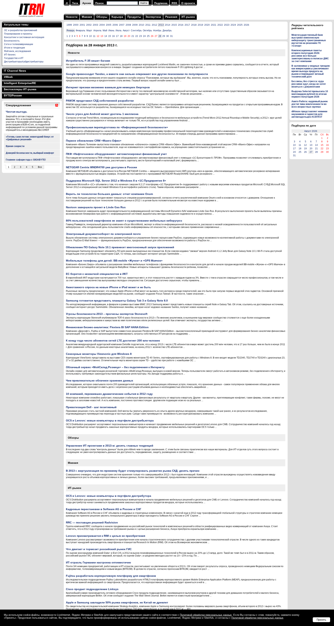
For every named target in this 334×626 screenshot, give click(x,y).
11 (94, 36)
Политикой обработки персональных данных (206, 614)
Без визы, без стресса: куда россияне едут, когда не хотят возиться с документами (308, 84)
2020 (207, 25)
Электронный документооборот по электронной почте (103, 233)
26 (305, 152)
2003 (95, 25)
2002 (89, 25)
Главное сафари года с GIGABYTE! (26, 159)
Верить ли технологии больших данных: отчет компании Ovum (109, 193)
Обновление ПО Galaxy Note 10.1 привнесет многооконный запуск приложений (120, 247)
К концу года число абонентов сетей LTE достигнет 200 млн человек (113, 340)
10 (90, 36)
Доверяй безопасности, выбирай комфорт (30, 153)
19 (305, 148)
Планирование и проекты (18, 33)
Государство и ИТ (13, 58)
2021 (213, 25)
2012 (154, 25)
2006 (115, 25)
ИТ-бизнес (10, 54)
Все (40, 167)
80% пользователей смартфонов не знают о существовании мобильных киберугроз (124, 220)
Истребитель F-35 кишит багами (88, 60)
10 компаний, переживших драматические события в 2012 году (109, 393)
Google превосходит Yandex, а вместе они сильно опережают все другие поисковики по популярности (137, 74)
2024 (233, 25)
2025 (240, 25)
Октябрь (147, 30)
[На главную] (32, 18)
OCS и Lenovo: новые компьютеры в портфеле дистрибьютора (110, 420)
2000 (75, 25)
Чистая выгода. (16, 111)
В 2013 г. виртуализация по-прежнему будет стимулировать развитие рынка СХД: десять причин (132, 470)
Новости (72, 16)
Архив (86, 3)
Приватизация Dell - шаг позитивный (91, 407)
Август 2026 (310, 131)
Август (126, 30)
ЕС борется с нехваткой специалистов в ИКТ (97, 273)
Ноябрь (157, 30)
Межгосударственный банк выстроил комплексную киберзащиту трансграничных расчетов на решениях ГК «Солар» (308, 40)
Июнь (111, 30)
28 (159, 36)
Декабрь (167, 30)
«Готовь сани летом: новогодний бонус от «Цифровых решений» (30, 138)
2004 (102, 25)
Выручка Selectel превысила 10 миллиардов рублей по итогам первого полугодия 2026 (309, 94)
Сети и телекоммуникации (18, 44)
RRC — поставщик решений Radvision (92, 522)
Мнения (87, 16)
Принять (321, 619)
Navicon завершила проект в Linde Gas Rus (96, 207)
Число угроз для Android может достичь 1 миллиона (102, 114)
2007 (121, 25)
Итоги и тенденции (14, 47)
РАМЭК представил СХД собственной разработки (100, 100)
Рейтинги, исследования (17, 51)
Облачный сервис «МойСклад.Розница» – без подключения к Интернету (115, 367)
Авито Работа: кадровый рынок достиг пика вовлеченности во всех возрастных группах (309, 104)
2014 (167, 25)
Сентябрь (136, 30)
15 (109, 36)
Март (89, 30)
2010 (141, 25)
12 (305, 145)
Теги (75, 3)
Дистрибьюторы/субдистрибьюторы (23, 61)
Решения (171, 16)
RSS (174, 3)
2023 (226, 25)
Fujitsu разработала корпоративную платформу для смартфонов (111, 575)
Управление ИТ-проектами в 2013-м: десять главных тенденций (109, 445)
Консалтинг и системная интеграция (24, 37)
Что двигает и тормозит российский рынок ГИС (99, 549)
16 (113, 36)
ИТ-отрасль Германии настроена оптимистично (98, 562)
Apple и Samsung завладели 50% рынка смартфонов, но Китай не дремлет (117, 602)
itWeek (8, 76)
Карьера (117, 16)
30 (167, 36)
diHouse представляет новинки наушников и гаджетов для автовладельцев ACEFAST (309, 114)
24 (144, 36)
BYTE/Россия (13, 95)
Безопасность (12, 40)
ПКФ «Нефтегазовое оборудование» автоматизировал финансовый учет (116, 153)
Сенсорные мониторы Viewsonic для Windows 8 (99, 353)
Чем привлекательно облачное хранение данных (99, 380)
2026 (246, 25)
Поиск (99, 3)
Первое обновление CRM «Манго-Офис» (93, 140)
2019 (200, 25)
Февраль (80, 30)
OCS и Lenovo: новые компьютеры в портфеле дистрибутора (108, 495)
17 (117, 36)
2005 (108, 25)
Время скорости (15, 146)
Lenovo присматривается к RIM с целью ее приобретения (105, 535)
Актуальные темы (16, 24)
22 (136, 36)
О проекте (188, 3)
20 (311, 148)
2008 (128, 25)
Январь (70, 30)
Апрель (97, 30)
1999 (69, 25)
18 (121, 36)
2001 (82, 25)
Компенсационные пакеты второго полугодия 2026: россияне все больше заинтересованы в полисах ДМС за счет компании (310, 56)
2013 (161, 25)
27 (311, 152)
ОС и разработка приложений (20, 30)
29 (163, 36)
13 (311, 145)
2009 (135, 25)
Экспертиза (153, 16)
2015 (174, 25)
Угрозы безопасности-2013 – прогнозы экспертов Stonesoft (106, 313)
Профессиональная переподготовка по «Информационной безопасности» (117, 127)
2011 (148, 25)
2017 (187, 25)
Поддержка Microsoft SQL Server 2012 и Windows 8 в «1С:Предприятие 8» (116, 180)
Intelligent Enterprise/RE (20, 83)
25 (148, 36)
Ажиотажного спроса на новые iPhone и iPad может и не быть (108, 287)
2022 (220, 25)
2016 (180, 25)
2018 (194, 25)
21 (132, 36)
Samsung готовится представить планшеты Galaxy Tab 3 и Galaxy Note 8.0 (117, 300)
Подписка (160, 3)
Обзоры (101, 16)
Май (105, 30)
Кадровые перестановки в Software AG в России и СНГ (103, 509)
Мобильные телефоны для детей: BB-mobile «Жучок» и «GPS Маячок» (114, 260)
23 (140, 36)
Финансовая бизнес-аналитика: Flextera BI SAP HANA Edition (107, 327)
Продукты (134, 16)
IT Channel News (15, 70)
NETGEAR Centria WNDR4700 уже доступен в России (101, 167)
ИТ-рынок (188, 16)
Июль (119, 30)
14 (105, 36)
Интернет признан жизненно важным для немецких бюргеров (108, 87)
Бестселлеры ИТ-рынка (20, 89)
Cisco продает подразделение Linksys (92, 589)
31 (171, 36)
